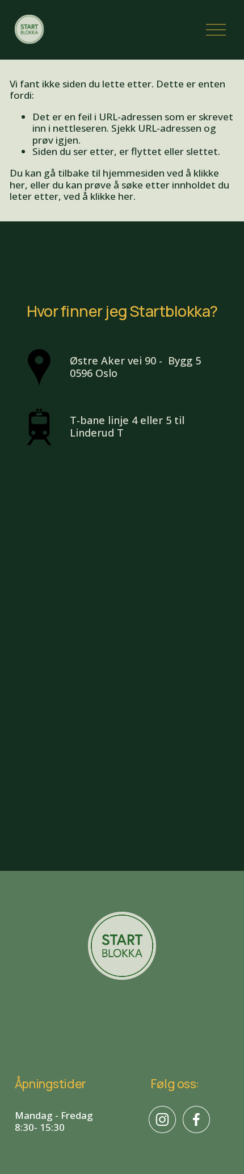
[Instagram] (162, 1119)
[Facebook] (196, 1119)
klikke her (111, 196)
